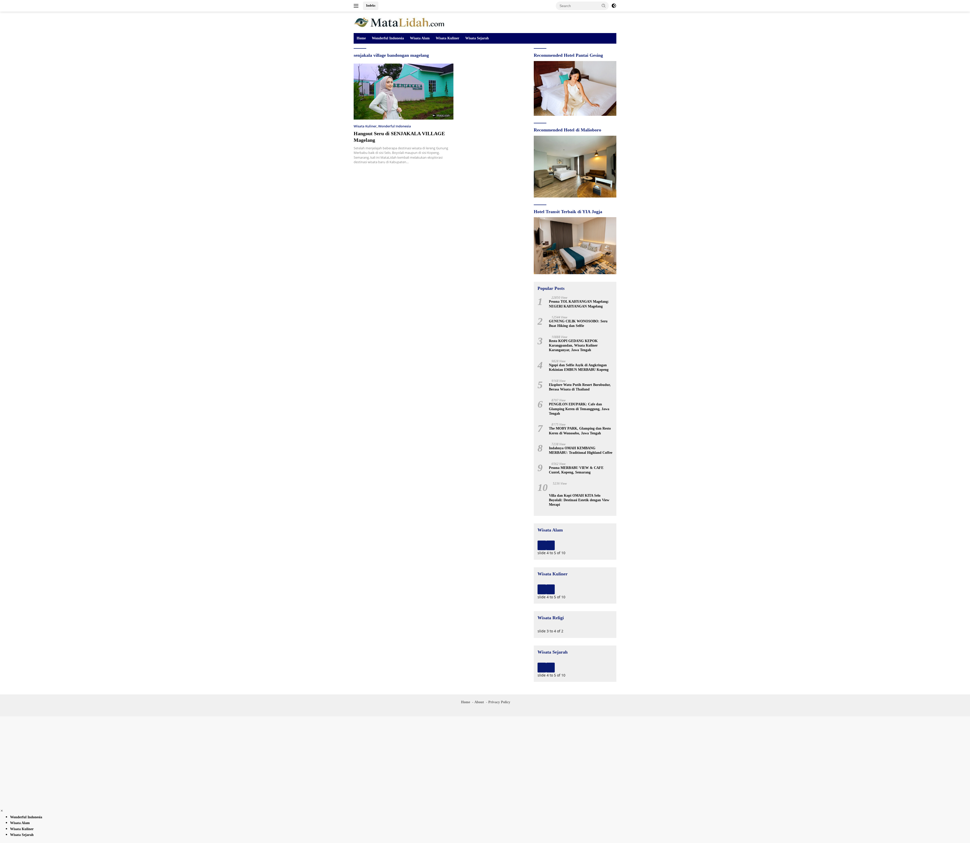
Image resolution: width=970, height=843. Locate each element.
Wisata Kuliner (447, 38)
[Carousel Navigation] (575, 545)
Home (361, 38)
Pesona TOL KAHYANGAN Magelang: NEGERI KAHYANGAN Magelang (579, 304)
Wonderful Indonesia (388, 38)
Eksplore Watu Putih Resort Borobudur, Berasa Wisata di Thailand (580, 387)
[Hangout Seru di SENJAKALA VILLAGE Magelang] (403, 92)
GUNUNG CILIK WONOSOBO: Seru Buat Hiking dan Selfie (578, 323)
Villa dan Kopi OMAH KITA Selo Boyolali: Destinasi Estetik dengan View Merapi (579, 500)
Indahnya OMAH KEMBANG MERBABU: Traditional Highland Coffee (580, 450)
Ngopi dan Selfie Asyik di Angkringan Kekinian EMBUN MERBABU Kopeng (579, 367)
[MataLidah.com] (400, 21)
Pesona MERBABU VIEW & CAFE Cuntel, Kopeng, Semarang (576, 470)
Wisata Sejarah (477, 38)
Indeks (370, 5)
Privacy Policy (499, 702)
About (479, 702)
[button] (604, 6)
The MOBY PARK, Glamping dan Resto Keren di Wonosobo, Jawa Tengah (580, 431)
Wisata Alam (420, 38)
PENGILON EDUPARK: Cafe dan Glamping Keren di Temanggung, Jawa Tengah (579, 408)
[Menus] (357, 6)
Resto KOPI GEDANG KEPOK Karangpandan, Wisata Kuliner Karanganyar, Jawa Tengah (573, 345)
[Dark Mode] (613, 6)
